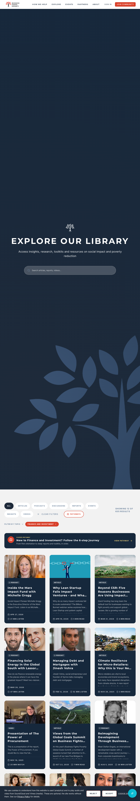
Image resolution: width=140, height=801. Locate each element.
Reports (76, 506)
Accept (109, 793)
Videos (26, 514)
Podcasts (39, 506)
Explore (56, 4)
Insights (11, 514)
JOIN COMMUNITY (125, 4)
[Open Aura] (132, 793)
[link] (24, 589)
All (9, 506)
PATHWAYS (75, 514)
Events (69, 4)
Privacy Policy (23, 796)
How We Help (39, 4)
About (96, 4)
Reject (93, 793)
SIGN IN (108, 4)
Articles (22, 506)
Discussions (58, 506)
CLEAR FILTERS (50, 514)
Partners (83, 4)
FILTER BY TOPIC (12, 524)
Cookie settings (127, 793)
